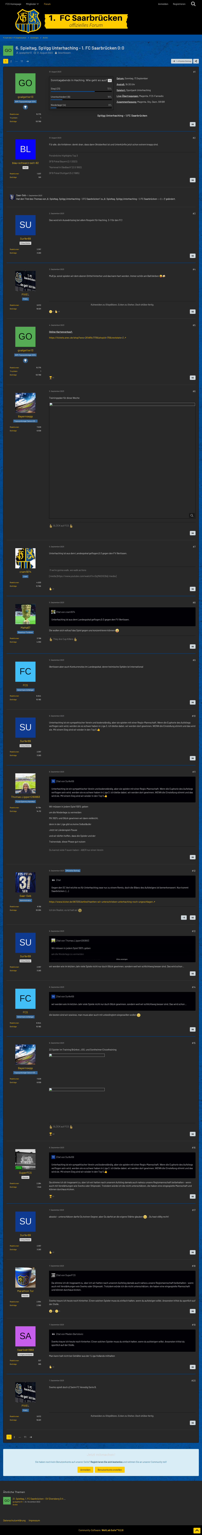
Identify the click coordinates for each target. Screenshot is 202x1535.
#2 (194, 137)
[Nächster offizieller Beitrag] (184, 917)
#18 (194, 1265)
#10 (194, 715)
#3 (194, 213)
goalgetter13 (25, 52)
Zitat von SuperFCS (66, 1275)
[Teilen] (196, 61)
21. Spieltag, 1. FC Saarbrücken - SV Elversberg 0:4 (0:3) (40, 1498)
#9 (194, 660)
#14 (194, 987)
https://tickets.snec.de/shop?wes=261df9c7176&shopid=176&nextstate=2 (86, 337)
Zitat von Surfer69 (65, 781)
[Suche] (193, 4)
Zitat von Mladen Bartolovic (69, 1334)
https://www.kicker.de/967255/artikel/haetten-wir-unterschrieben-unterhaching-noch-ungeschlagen (101, 901)
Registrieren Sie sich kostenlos (106, 1461)
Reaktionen (14, 114)
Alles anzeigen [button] (122, 959)
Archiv (15, 1504)
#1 (194, 71)
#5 (194, 325)
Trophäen (13, 118)
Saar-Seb (21, 195)
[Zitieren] (193, 124)
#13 (194, 931)
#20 (193, 1380)
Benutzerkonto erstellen (110, 1469)
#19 (194, 1324)
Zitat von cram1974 (65, 612)
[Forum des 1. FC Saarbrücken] (101, 21)
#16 (194, 1147)
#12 (194, 870)
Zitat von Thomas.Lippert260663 (72, 940)
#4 (194, 269)
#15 (194, 1043)
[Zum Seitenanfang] (196, 1530)
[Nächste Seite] (27, 61)
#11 (194, 771)
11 (22, 61)
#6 (194, 391)
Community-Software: (101, 1530)
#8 (194, 602)
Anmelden (163, 4)
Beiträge (13, 121)
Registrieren (179, 4)
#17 (194, 1210)
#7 (194, 546)
